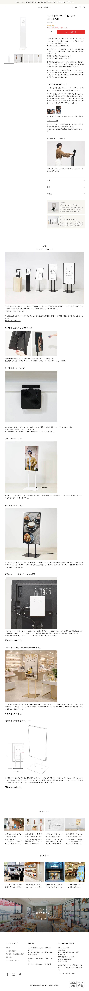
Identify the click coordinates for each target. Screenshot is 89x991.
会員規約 (9, 957)
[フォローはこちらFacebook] (7, 974)
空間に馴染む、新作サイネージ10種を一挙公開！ (33, 835)
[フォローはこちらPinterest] (20, 974)
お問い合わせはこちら (13, 321)
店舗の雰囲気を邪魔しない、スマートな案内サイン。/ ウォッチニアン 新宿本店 (33, 886)
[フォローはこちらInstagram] (13, 974)
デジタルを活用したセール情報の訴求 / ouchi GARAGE (74, 886)
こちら (59, 2)
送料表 (8, 948)
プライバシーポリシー (13, 960)
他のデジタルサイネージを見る (57, 45)
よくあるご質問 (11, 951)
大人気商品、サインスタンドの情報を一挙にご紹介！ (74, 835)
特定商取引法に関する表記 (15, 954)
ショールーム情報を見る (66, 973)
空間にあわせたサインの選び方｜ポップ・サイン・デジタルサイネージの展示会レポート (13, 835)
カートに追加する (71, 32)
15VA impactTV (52, 121)
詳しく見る (44, 919)
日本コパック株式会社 (43, 964)
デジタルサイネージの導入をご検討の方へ (54, 835)
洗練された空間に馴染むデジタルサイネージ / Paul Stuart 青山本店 (54, 886)
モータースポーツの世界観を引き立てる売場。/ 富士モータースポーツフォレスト (13, 886)
